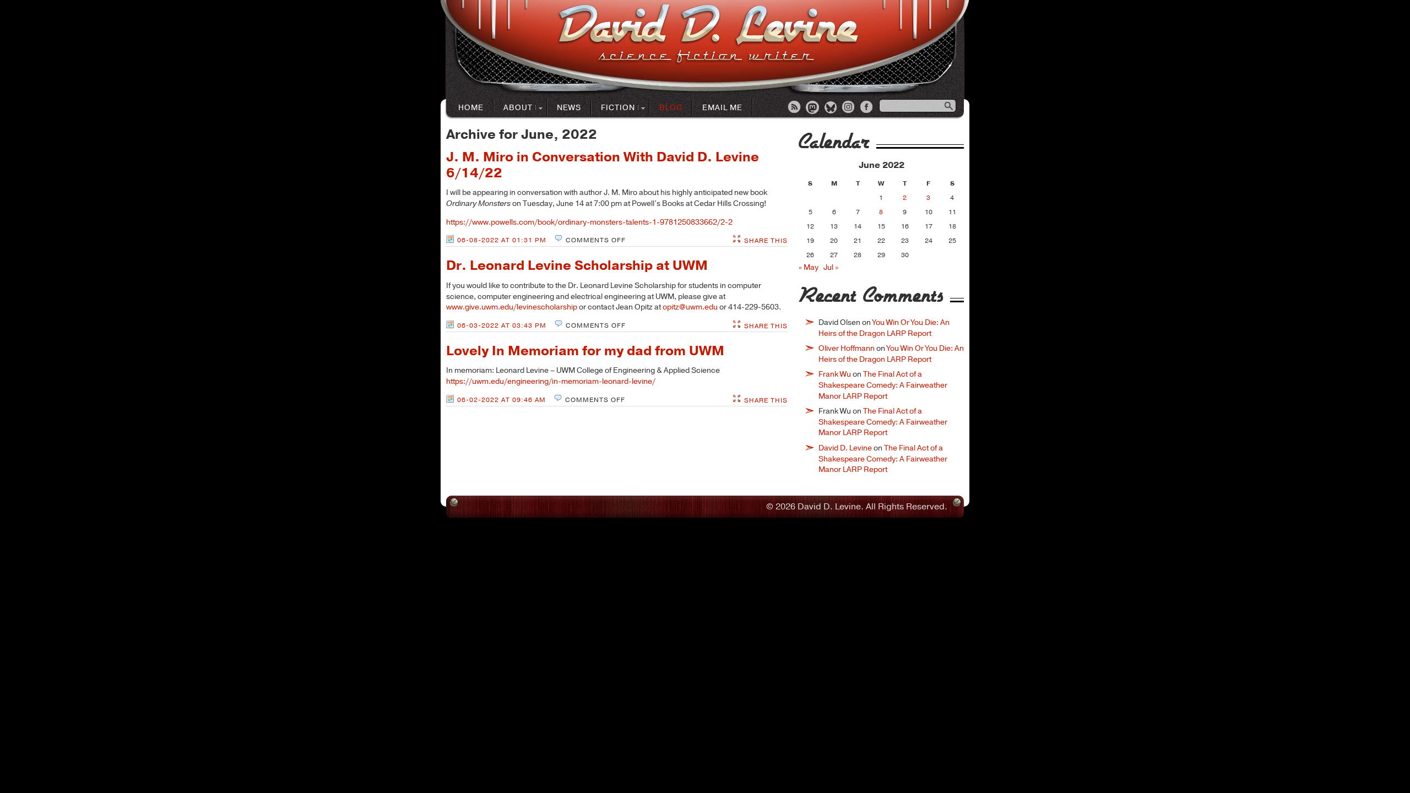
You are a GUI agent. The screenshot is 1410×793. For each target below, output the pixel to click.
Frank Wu (834, 374)
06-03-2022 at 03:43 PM (501, 325)
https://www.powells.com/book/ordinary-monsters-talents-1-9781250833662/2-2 (589, 222)
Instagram (849, 108)
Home (471, 107)
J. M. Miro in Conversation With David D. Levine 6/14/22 (602, 165)
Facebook (867, 108)
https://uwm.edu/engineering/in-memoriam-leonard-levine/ (550, 381)
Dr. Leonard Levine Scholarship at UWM (577, 265)
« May (808, 267)
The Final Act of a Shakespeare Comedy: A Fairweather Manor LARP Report (882, 385)
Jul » (830, 267)
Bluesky (831, 108)
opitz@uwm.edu (690, 307)
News (569, 107)
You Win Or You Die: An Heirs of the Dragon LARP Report (884, 328)
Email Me (722, 107)
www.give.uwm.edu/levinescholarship (511, 307)
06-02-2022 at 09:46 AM (501, 399)
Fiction (613, 108)
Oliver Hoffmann (846, 348)
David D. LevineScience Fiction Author (708, 34)
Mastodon (813, 108)
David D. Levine (845, 448)
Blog (670, 107)
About (513, 108)
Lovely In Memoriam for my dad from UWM (585, 351)
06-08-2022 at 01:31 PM (501, 240)
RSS (795, 108)
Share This (766, 240)
